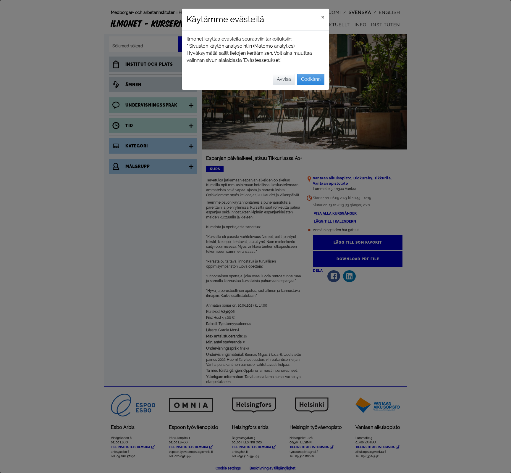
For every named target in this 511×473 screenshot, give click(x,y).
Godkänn (311, 79)
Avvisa (284, 79)
